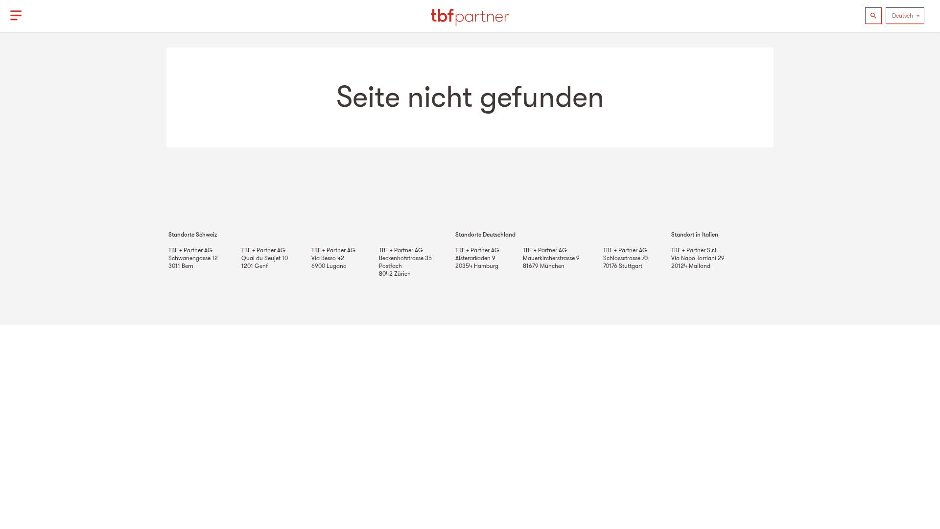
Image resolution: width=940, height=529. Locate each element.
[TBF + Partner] (470, 15)
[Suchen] (873, 15)
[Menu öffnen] (15, 15)
